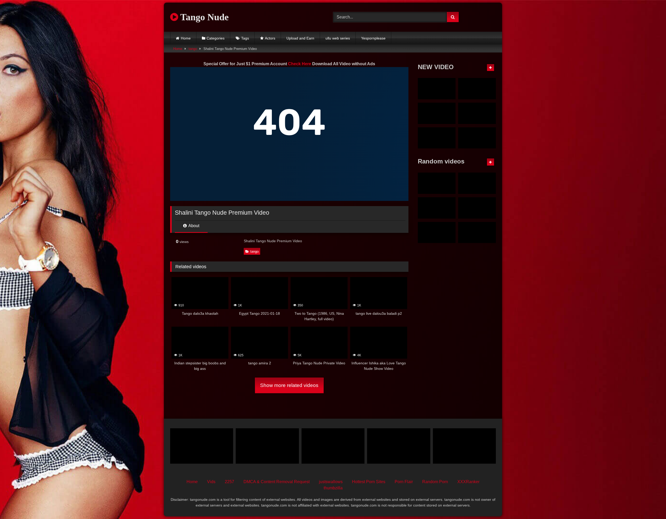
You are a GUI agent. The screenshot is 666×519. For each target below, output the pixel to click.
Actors (270, 38)
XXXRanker (468, 481)
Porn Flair (404, 481)
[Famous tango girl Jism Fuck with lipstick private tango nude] (477, 88)
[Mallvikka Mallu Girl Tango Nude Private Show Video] (437, 138)
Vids (211, 481)
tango (193, 49)
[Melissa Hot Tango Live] (201, 446)
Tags (245, 38)
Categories (216, 38)
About (193, 226)
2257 (229, 481)
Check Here (299, 64)
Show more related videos (289, 385)
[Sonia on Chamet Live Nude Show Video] (477, 138)
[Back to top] (650, 503)
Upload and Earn (300, 38)
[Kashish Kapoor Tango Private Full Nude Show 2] (477, 232)
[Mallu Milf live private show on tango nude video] (437, 113)
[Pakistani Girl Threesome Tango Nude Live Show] (464, 446)
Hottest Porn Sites (368, 481)
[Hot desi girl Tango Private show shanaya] (267, 446)
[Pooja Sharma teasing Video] (477, 183)
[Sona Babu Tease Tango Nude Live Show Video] (437, 208)
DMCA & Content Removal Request (277, 481)
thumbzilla (333, 488)
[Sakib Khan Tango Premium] (437, 183)
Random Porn (435, 481)
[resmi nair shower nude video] (477, 208)
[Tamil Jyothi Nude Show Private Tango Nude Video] (437, 88)
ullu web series (337, 38)
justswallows (331, 481)
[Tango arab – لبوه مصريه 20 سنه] (333, 446)
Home (186, 38)
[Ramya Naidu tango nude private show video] (477, 113)
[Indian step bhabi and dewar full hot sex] (398, 446)
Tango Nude (203, 17)
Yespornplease (373, 38)
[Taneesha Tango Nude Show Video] (437, 232)
